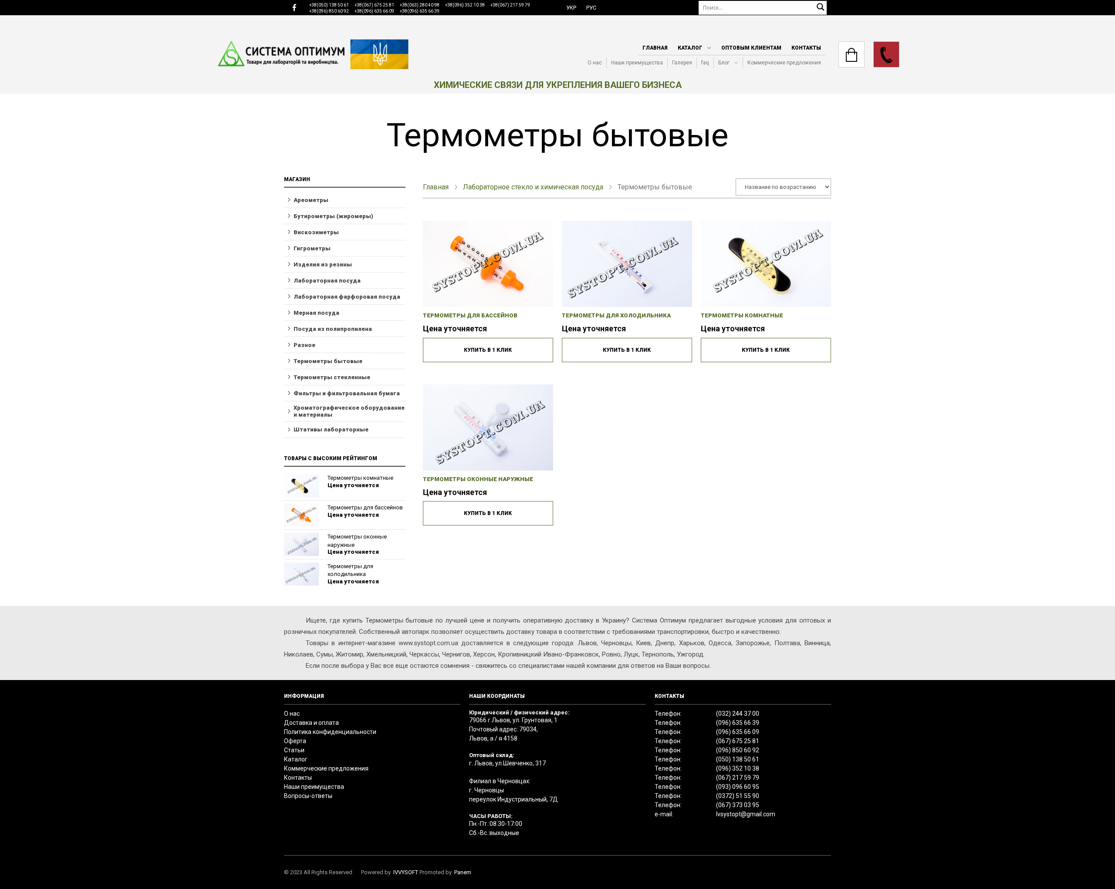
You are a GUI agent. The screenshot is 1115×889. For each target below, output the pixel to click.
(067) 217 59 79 (737, 777)
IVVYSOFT (405, 872)
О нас (595, 63)
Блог (724, 63)
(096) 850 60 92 (737, 750)
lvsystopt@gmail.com (745, 814)
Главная (655, 48)
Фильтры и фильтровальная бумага (347, 393)
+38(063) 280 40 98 (419, 5)
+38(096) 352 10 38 (465, 5)
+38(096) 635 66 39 (419, 11)
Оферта (295, 740)
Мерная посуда (316, 313)
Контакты (806, 48)
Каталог (690, 48)
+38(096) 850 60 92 (329, 11)
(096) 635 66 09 (737, 731)
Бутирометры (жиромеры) (333, 216)
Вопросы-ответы (308, 795)
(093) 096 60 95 (737, 786)
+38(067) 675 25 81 (374, 5)
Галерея (682, 63)
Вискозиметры (316, 232)
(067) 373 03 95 (737, 804)
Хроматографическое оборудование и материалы (349, 411)
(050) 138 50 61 (737, 759)
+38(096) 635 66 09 (374, 11)
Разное (304, 345)
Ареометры (311, 200)
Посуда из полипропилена (333, 329)
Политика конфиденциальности (330, 731)
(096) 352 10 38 (737, 768)
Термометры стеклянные (332, 377)
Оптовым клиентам (751, 48)
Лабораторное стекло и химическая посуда (533, 187)
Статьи (294, 750)
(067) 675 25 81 (737, 740)
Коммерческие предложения (784, 63)
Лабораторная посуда (327, 280)
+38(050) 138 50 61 (329, 5)
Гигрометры (312, 248)
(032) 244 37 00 (737, 713)
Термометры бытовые (328, 361)
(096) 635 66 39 (737, 722)
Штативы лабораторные (331, 429)
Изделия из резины (323, 264)
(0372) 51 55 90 (737, 795)
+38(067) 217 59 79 (510, 5)
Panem (462, 872)
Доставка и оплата (311, 722)
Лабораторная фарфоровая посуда (347, 296)
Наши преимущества (637, 63)
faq (705, 63)
